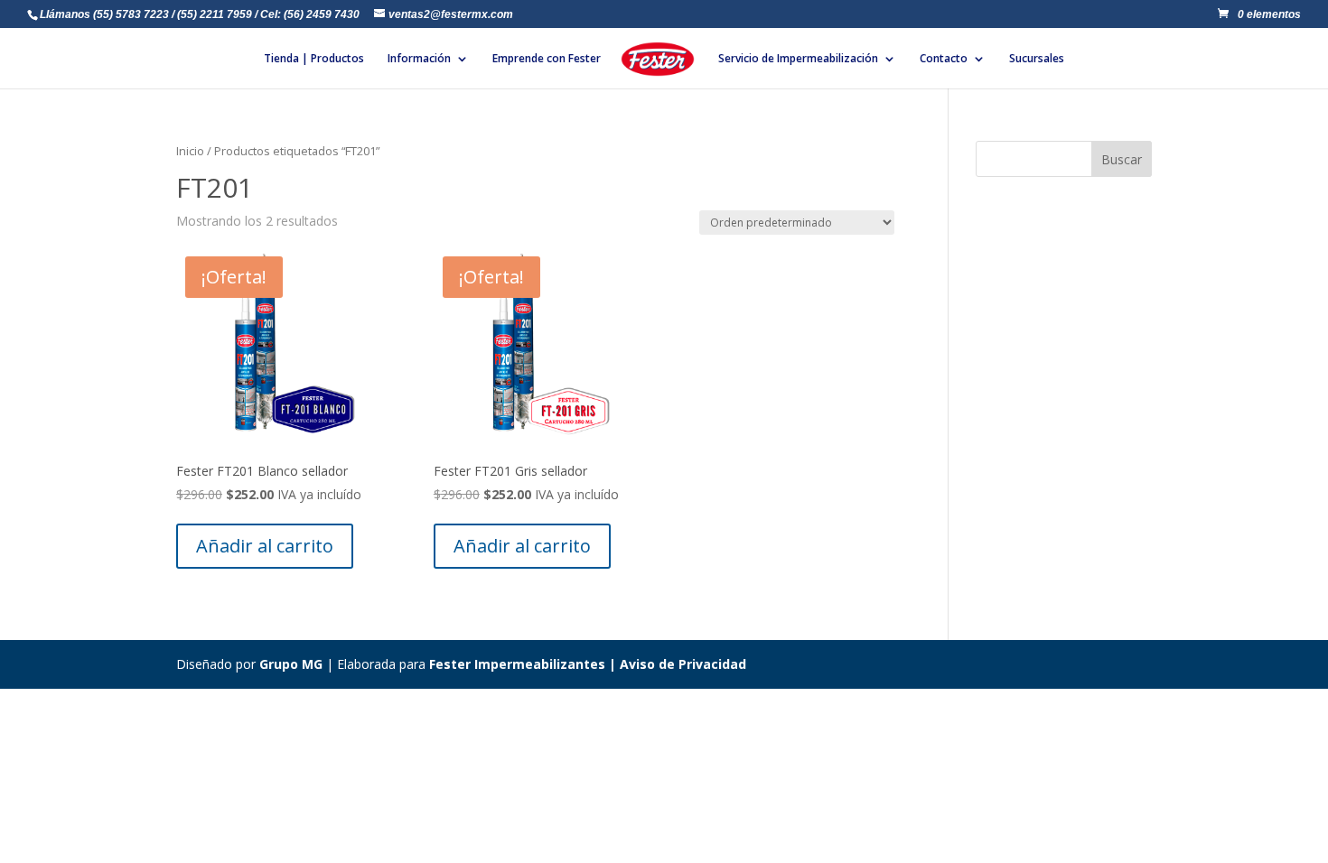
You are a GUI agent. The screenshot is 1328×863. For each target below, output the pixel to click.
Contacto (944, 59)
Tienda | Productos (314, 59)
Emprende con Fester (546, 59)
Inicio (190, 151)
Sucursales (1036, 59)
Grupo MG (291, 664)
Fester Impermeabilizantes (517, 664)
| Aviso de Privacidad (675, 664)
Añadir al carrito (264, 546)
